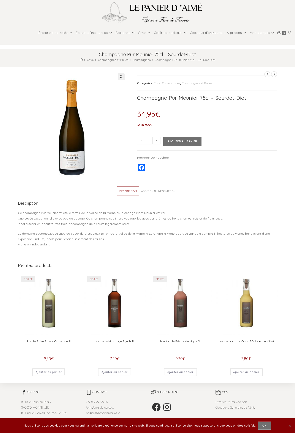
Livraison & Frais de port (231, 402)
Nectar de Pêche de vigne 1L (180, 341)
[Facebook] (156, 407)
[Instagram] (167, 407)
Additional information (158, 191)
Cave (157, 83)
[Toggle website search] (290, 33)
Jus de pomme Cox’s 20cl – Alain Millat (246, 341)
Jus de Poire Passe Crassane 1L (48, 341)
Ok (264, 425)
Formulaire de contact (100, 407)
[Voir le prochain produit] (274, 74)
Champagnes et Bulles (197, 83)
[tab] (128, 191)
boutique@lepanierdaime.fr (103, 413)
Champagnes (171, 83)
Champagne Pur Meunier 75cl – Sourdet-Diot (185, 60)
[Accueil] (81, 60)
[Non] (289, 426)
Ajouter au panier (182, 141)
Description (128, 191)
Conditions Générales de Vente (235, 407)
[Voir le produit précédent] (267, 74)
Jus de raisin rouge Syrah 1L (115, 341)
